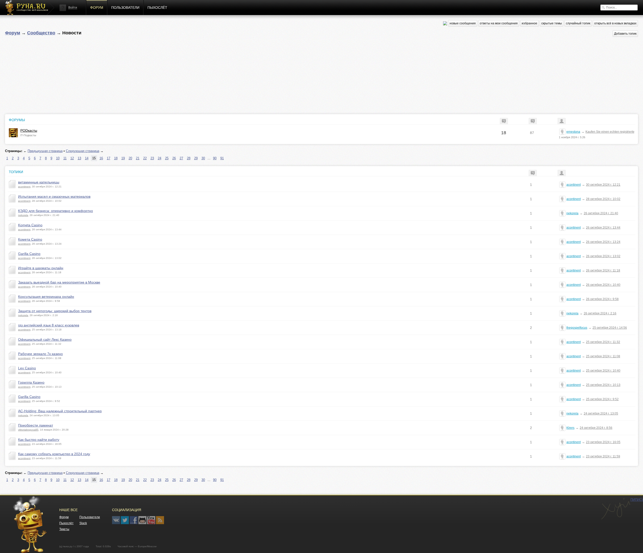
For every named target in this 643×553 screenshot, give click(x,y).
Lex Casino (27, 368)
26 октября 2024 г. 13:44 (603, 227)
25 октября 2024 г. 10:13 (603, 385)
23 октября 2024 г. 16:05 (603, 442)
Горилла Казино (31, 382)
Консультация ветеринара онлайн (46, 297)
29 (196, 158)
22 (145, 158)
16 (101, 158)
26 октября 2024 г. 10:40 (603, 285)
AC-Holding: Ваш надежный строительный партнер (60, 411)
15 (94, 158)
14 (86, 158)
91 (222, 158)
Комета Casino (30, 239)
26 (174, 158)
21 (137, 158)
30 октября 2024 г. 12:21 (603, 184)
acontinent (24, 186)
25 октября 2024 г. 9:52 (602, 399)
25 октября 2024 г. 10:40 (603, 370)
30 (203, 158)
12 (72, 158)
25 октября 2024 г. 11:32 (603, 342)
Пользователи (125, 8)
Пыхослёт (157, 8)
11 (65, 158)
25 (167, 158)
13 (79, 158)
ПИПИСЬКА (615, 509)
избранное (529, 23)
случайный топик (578, 23)
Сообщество (41, 32)
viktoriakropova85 (28, 429)
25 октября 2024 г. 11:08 (603, 356)
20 (130, 158)
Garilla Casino (29, 254)
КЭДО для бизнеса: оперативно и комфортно (55, 211)
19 (123, 158)
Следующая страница (82, 151)
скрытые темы (551, 23)
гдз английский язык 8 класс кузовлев (48, 325)
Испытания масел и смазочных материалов (54, 196)
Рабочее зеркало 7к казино (40, 354)
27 (181, 158)
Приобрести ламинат (35, 425)
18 (116, 158)
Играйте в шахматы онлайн (40, 268)
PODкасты (28, 130)
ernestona (573, 131)
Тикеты (64, 529)
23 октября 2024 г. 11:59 (603, 456)
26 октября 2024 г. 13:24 (603, 242)
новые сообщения (463, 23)
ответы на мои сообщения (499, 23)
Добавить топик (625, 33)
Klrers (570, 428)
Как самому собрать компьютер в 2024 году (54, 454)
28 (188, 158)
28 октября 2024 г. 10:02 (603, 199)
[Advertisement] (155, 74)
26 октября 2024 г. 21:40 (601, 213)
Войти (72, 7)
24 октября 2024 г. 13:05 (601, 413)
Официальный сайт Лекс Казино (45, 339)
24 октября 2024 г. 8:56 (596, 428)
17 (108, 158)
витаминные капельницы (38, 182)
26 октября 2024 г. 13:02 (603, 256)
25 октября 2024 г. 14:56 (610, 327)
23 (152, 158)
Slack (83, 523)
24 (159, 158)
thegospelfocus (576, 327)
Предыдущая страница (45, 151)
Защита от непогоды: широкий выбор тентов (54, 311)
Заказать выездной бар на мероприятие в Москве (59, 282)
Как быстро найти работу (38, 440)
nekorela (23, 215)
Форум (96, 8)
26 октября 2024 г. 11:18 (603, 270)
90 (215, 158)
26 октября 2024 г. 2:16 (600, 313)
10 (58, 158)
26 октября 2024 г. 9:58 (602, 299)
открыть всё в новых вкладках (615, 23)
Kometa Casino (30, 225)
